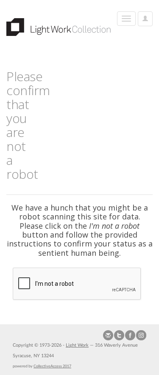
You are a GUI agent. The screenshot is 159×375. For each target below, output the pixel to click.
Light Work (77, 345)
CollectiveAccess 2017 (52, 366)
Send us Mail (108, 335)
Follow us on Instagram (141, 335)
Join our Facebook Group (130, 335)
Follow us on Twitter (119, 335)
